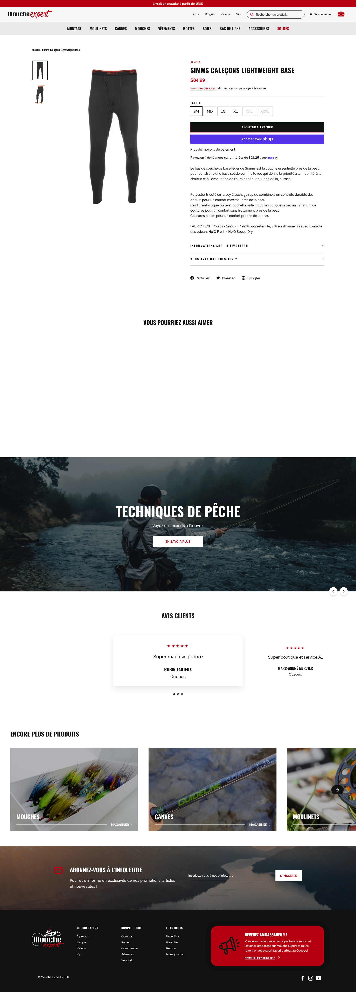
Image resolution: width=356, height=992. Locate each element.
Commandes (130, 948)
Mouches (142, 28)
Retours (171, 948)
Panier (125, 942)
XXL (249, 111)
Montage (74, 28)
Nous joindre (174, 954)
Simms (195, 62)
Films (195, 14)
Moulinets (98, 28)
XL (235, 111)
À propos (83, 936)
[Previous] (333, 591)
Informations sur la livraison (219, 246)
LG (223, 111)
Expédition (173, 936)
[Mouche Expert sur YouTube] (318, 977)
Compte (126, 936)
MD (210, 111)
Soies (207, 28)
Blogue (209, 14)
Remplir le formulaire (260, 958)
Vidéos (225, 14)
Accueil (36, 50)
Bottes (188, 28)
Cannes (121, 28)
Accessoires (258, 28)
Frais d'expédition (202, 88)
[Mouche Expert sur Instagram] (310, 977)
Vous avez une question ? (213, 259)
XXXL (264, 111)
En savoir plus (178, 541)
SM (196, 111)
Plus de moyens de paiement (212, 149)
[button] (337, 789)
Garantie (172, 942)
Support (126, 960)
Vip (238, 14)
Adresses (127, 954)
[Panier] (342, 14)
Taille (195, 103)
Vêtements (166, 28)
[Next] (344, 591)
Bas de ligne (230, 28)
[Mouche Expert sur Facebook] (302, 977)
